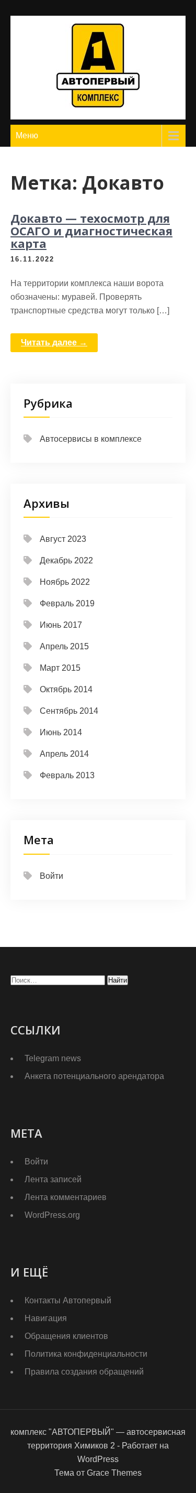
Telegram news (53, 1058)
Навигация (46, 1318)
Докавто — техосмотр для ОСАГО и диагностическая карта (91, 230)
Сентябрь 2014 (69, 710)
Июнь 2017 (61, 624)
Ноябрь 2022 (65, 581)
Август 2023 (63, 539)
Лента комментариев (66, 1197)
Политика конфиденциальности (86, 1353)
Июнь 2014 (61, 732)
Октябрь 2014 (66, 689)
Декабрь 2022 (66, 560)
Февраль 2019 (67, 603)
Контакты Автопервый (68, 1300)
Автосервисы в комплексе (91, 438)
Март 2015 (60, 667)
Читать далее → (54, 342)
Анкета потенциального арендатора (94, 1076)
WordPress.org (52, 1215)
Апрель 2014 (64, 753)
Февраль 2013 (67, 775)
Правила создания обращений (84, 1371)
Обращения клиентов (66, 1336)
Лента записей (53, 1179)
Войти (51, 875)
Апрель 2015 (64, 646)
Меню (27, 135)
